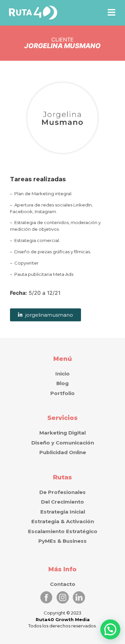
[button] (111, 12)
